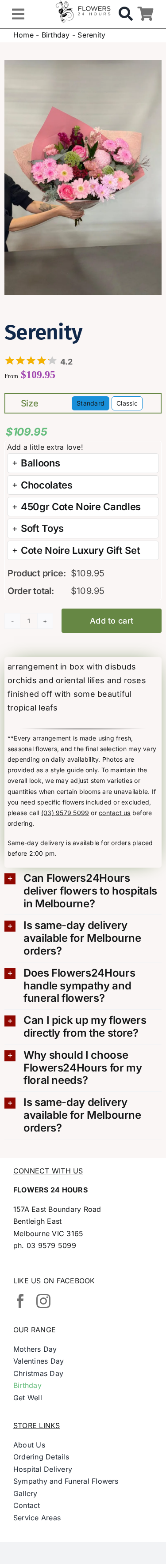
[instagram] (43, 1301)
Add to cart (111, 620)
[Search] (126, 14)
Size (30, 403)
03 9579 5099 (51, 1245)
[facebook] (20, 1301)
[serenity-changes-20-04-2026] (83, 177)
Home (23, 34)
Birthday (56, 34)
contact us (114, 812)
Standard (90, 403)
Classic (127, 403)
